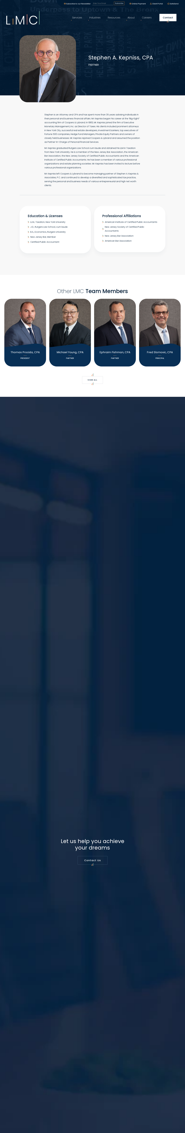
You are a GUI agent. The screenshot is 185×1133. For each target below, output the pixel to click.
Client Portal (157, 3)
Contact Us (92, 860)
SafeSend (174, 3)
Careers (147, 17)
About (131, 17)
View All (92, 380)
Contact (168, 17)
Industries (94, 17)
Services (77, 17)
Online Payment (139, 3)
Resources (114, 17)
